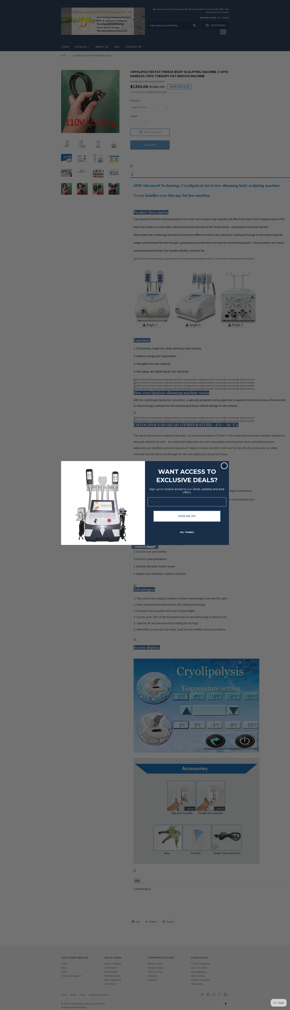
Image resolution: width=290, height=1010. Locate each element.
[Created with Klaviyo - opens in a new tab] (145, 547)
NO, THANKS (187, 532)
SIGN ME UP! (187, 516)
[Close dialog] (224, 466)
